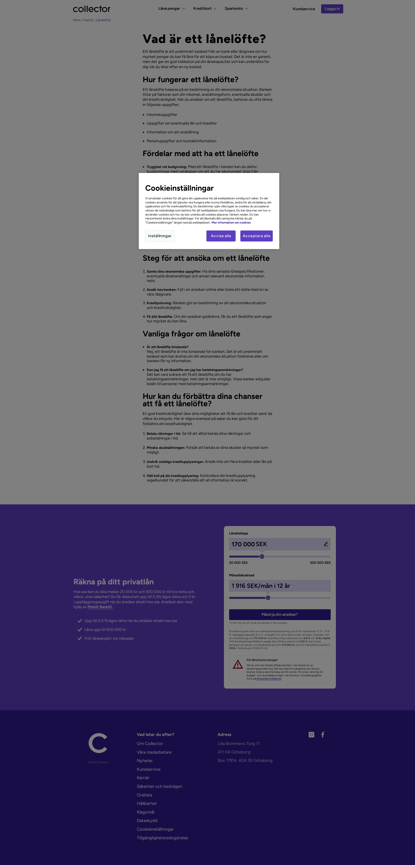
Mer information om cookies (231, 222)
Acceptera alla (256, 235)
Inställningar (160, 235)
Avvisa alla (221, 235)
